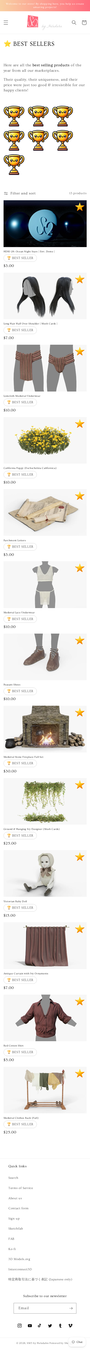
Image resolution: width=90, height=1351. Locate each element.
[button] (6, 23)
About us (15, 1198)
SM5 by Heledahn (38, 1343)
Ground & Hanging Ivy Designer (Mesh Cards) (32, 829)
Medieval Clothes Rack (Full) (21, 1118)
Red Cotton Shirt (14, 1045)
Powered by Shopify (61, 1343)
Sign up (14, 1218)
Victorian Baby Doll (15, 901)
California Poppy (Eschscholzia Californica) (30, 468)
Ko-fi (12, 1249)
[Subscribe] (71, 1308)
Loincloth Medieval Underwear (22, 396)
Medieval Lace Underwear (19, 612)
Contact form (18, 1208)
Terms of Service (20, 1188)
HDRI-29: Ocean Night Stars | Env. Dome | (29, 251)
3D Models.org (19, 1259)
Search (13, 1178)
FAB (11, 1239)
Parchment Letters (15, 540)
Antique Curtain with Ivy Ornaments (26, 973)
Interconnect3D (20, 1269)
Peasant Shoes (12, 684)
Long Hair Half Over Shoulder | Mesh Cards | (31, 323)
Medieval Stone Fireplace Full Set (24, 757)
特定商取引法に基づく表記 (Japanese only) (40, 1279)
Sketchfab (15, 1228)
